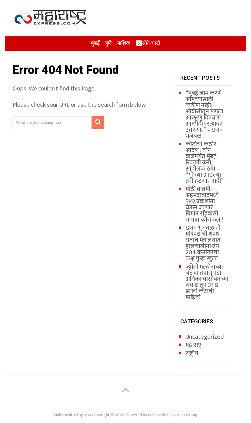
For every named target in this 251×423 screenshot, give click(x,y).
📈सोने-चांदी (148, 43)
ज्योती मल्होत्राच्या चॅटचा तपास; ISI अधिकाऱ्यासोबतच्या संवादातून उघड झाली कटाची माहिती (206, 282)
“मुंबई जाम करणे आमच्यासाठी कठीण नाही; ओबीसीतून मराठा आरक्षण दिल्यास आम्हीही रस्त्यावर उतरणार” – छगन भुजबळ (204, 114)
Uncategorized (204, 337)
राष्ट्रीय (191, 353)
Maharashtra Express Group (172, 414)
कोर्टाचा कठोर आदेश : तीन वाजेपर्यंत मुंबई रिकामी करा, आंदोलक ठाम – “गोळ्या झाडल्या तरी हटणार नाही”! (205, 162)
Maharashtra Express (72, 414)
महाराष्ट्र (193, 345)
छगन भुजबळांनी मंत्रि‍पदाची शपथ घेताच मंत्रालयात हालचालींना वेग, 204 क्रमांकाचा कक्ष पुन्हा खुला (203, 243)
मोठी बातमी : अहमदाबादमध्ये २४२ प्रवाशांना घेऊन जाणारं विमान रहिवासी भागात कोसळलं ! (204, 204)
